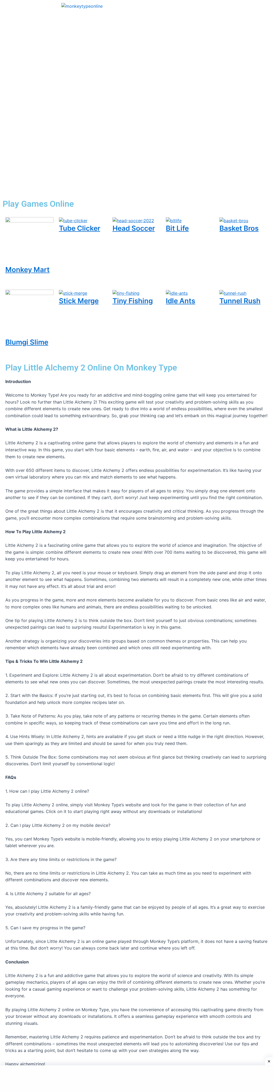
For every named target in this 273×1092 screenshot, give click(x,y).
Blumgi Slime (26, 342)
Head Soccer (134, 228)
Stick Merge (79, 301)
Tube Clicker (79, 228)
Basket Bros (239, 228)
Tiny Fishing (133, 301)
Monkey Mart (27, 269)
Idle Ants (180, 301)
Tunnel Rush (239, 301)
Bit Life (177, 228)
